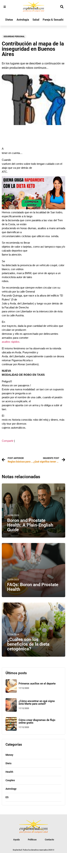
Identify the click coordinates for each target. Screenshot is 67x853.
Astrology (11, 788)
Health (9, 771)
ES (7, 797)
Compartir (7, 440)
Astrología (23, 19)
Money (9, 754)
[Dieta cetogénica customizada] (33, 208)
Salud (36, 19)
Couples (10, 780)
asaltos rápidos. (11, 341)
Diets (8, 763)
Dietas (9, 19)
